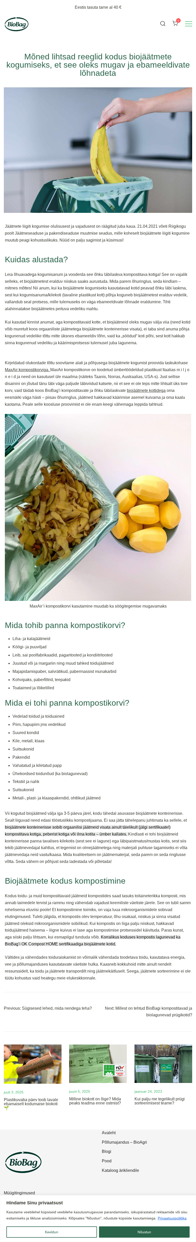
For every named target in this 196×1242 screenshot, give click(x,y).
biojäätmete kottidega (146, 390)
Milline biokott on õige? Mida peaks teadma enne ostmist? (95, 1101)
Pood (107, 1161)
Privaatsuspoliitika (172, 1218)
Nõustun (144, 1232)
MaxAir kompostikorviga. (27, 370)
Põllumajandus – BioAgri (124, 1142)
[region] (98, 1218)
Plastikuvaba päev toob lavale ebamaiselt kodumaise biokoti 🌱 (31, 1104)
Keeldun (51, 1232)
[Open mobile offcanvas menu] (188, 23)
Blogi (106, 1151)
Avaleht (109, 1133)
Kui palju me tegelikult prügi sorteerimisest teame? (159, 1101)
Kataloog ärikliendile (120, 1170)
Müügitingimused (19, 1193)
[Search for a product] (163, 23)
